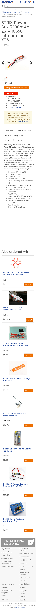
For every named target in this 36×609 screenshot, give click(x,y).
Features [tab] (8, 131)
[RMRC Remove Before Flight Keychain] (18, 368)
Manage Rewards (7, 567)
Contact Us (23, 563)
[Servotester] (18, 508)
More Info (29, 320)
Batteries (25, 12)
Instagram (23, 590)
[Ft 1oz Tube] (18, 438)
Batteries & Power (14, 10)
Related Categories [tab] (13, 135)
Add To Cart (28, 285)
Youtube (22, 597)
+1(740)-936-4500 (20, 607)
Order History (6, 555)
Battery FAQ (23, 121)
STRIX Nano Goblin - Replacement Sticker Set (15, 344)
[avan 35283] (18, 263)
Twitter (22, 594)
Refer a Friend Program (24, 579)
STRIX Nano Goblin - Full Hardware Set (15, 415)
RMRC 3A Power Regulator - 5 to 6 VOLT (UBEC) (16, 485)
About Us (4, 587)
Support (22, 569)
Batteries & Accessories (11, 12)
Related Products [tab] (13, 140)
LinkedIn (22, 600)
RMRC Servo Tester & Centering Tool (13, 520)
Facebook (22, 587)
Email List (4, 599)
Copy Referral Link (15, 107)
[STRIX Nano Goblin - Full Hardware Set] (18, 403)
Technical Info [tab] (24, 131)
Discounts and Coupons (6, 591)
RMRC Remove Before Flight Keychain (17, 379)
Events (3, 596)
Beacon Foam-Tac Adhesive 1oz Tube (17, 450)
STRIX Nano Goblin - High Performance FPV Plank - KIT (14, 308)
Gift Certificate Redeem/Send (6, 562)
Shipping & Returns (26, 554)
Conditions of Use (25, 560)
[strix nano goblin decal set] (18, 333)
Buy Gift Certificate (26, 566)
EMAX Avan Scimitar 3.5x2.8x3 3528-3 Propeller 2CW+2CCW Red (16, 273)
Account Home (6, 552)
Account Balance (7, 558)
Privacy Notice (24, 557)
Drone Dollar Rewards (24, 574)
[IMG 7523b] (18, 298)
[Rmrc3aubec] (18, 473)
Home (3, 10)
